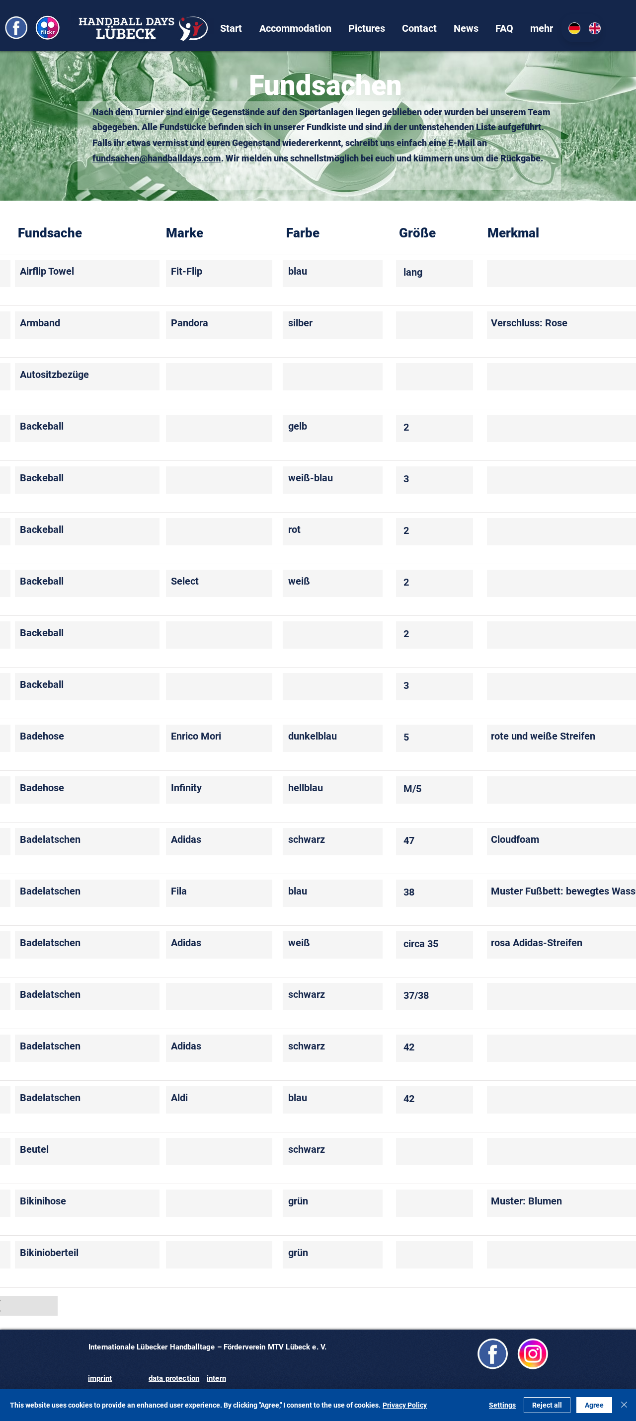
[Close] (624, 1405)
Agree (594, 1405)
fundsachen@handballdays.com (156, 158)
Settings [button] (502, 1405)
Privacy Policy (405, 1405)
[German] (571, 28)
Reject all (547, 1405)
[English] (591, 28)
